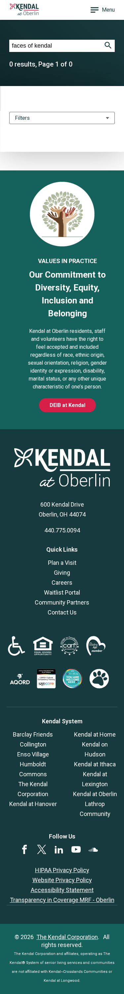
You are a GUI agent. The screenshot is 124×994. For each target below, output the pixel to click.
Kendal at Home (95, 734)
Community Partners (62, 602)
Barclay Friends (33, 734)
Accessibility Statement (62, 889)
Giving (62, 572)
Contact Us (62, 612)
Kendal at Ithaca (95, 764)
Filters (22, 118)
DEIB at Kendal (67, 405)
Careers (62, 582)
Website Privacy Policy (62, 880)
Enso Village (33, 754)
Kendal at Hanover (33, 803)
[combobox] (55, 46)
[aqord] (20, 682)
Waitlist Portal (62, 592)
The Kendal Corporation (67, 936)
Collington (33, 744)
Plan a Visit (62, 562)
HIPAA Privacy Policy (62, 870)
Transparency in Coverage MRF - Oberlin (62, 899)
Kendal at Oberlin (95, 794)
